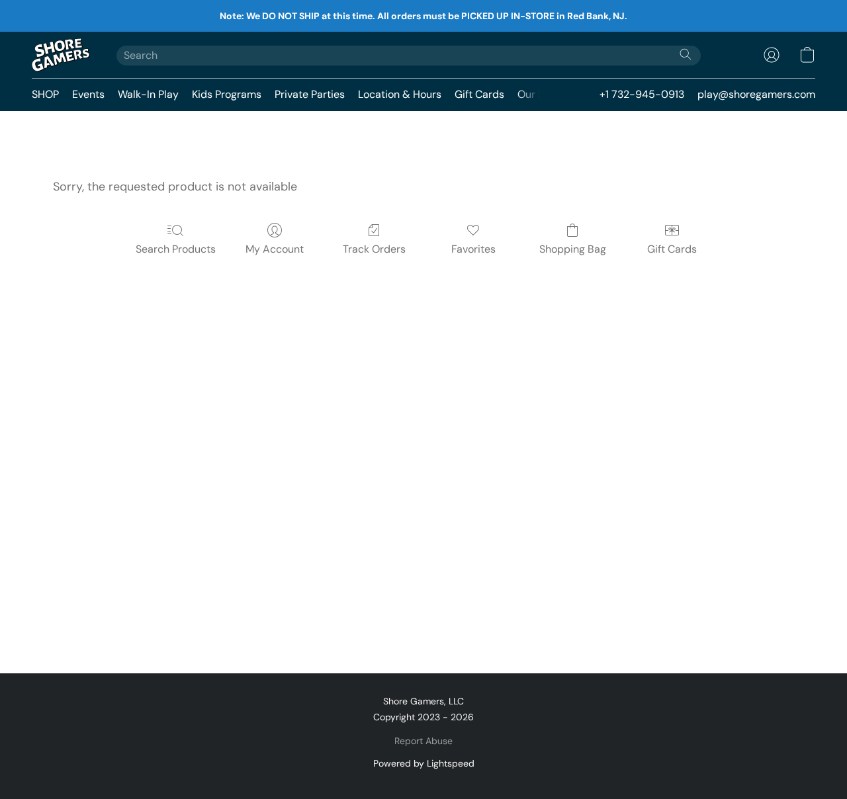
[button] (61, 54)
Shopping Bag (572, 249)
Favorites (473, 249)
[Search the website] (685, 54)
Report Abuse (423, 741)
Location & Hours (399, 94)
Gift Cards (479, 94)
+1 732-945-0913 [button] (642, 94)
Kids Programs (226, 94)
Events (88, 94)
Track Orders (374, 249)
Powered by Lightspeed (423, 763)
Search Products (176, 249)
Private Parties (310, 94)
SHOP (45, 94)
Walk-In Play (148, 94)
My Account (274, 249)
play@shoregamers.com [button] (756, 94)
